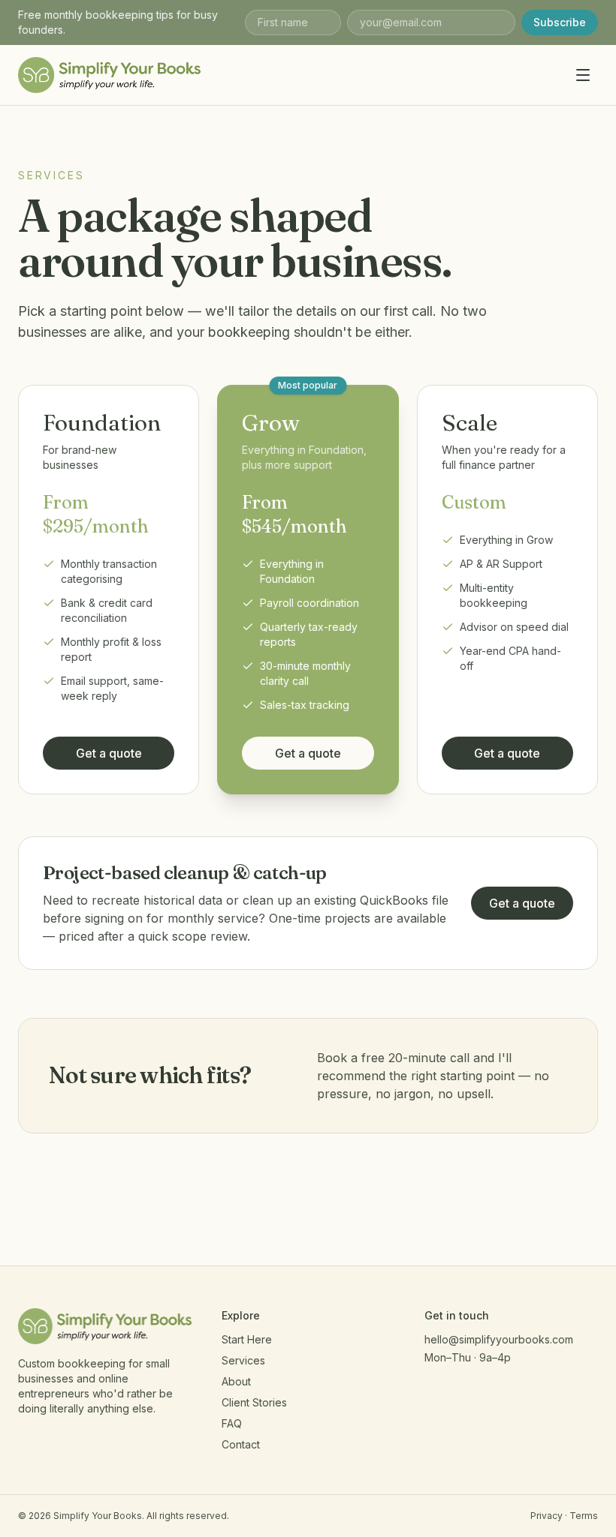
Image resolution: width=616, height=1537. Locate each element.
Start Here (247, 1339)
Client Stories (254, 1402)
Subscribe (559, 22)
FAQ (232, 1423)
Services (243, 1360)
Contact (241, 1444)
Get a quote (109, 753)
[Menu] (583, 75)
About (236, 1381)
